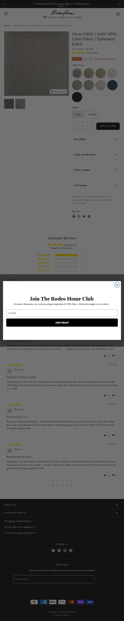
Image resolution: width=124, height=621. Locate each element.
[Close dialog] (117, 285)
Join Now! (62, 322)
